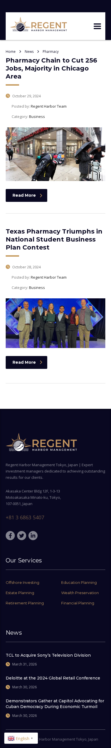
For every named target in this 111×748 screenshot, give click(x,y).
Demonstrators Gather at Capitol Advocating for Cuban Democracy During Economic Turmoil (55, 703)
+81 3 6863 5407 (25, 517)
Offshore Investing (22, 582)
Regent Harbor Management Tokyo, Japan (62, 739)
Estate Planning (20, 592)
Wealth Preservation (80, 592)
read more (24, 195)
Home (11, 51)
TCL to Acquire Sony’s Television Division (48, 655)
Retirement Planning (25, 603)
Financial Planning (77, 603)
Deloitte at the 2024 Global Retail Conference (53, 678)
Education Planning (79, 582)
